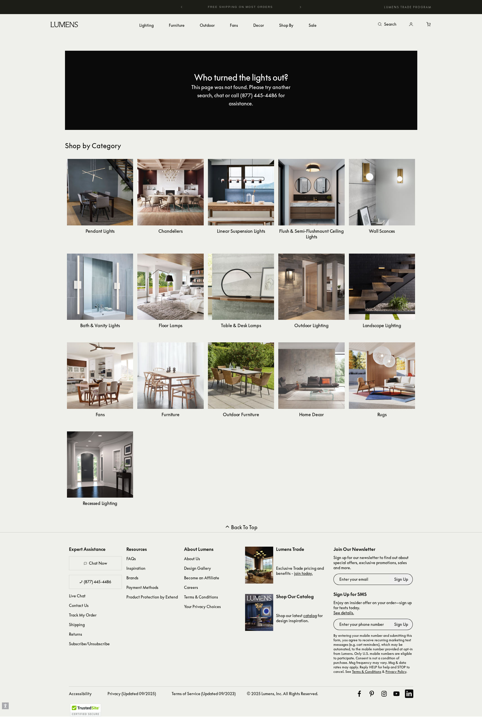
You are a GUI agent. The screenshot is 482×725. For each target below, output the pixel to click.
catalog (310, 615)
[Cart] (429, 24)
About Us (192, 558)
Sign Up (401, 579)
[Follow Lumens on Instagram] (384, 693)
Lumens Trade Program (407, 7)
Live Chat (77, 595)
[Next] (300, 7)
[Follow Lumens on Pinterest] (372, 693)
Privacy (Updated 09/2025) (131, 693)
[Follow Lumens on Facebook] (359, 693)
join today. (303, 573)
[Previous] (181, 7)
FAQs (131, 558)
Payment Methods (142, 587)
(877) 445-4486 (97, 581)
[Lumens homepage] (64, 25)
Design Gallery (197, 568)
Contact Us (79, 605)
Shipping (77, 624)
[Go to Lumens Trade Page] (259, 565)
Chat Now (98, 563)
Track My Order (83, 615)
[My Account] (411, 24)
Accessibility (80, 693)
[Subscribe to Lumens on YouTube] (396, 693)
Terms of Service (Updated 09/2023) (204, 693)
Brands (132, 577)
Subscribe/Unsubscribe (89, 643)
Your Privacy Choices (202, 606)
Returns (75, 634)
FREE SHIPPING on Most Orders (230, 6)
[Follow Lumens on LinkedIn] (409, 693)
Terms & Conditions (201, 597)
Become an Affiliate (201, 577)
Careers (191, 587)
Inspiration (135, 568)
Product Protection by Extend (152, 597)
